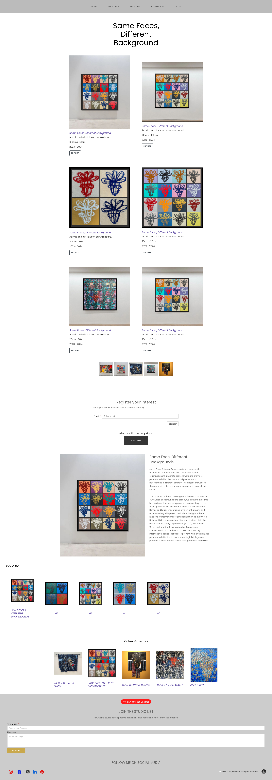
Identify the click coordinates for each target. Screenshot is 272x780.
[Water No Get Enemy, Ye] (170, 665)
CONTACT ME (157, 6)
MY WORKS (113, 6)
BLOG (178, 6)
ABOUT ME (135, 6)
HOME (94, 6)
